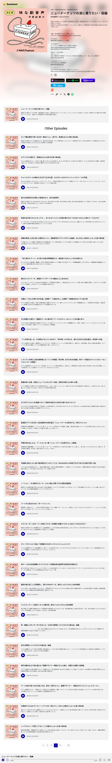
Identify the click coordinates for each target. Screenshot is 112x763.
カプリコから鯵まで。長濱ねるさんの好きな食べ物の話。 (41, 157)
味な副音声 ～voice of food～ (60, 17)
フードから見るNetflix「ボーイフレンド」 (36, 504)
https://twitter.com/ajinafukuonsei (60, 49)
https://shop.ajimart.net (57, 57)
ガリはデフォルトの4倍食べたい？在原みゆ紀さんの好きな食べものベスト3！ (48, 402)
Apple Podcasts (62, 35)
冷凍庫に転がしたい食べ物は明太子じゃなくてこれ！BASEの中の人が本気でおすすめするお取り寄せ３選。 (59, 463)
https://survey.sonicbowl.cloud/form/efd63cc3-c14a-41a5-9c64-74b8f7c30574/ (73, 71)
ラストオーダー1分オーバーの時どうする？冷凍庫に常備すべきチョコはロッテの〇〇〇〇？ (53, 524)
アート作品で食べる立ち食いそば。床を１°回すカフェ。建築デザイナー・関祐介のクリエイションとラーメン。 (60, 686)
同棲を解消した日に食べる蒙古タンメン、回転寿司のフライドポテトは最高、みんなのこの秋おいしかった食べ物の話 (62, 238)
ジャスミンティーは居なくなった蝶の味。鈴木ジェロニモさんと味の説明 (47, 605)
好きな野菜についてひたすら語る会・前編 (36, 645)
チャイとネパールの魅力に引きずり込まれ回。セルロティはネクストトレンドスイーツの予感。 (55, 177)
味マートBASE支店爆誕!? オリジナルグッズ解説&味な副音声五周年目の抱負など (49, 564)
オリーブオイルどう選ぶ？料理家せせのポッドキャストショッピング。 (46, 544)
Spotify (70, 35)
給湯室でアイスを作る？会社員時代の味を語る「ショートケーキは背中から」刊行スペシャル (54, 423)
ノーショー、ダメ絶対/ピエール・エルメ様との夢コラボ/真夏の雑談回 (46, 483)
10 (68, 745)
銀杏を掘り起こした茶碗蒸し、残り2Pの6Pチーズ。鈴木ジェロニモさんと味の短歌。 (51, 585)
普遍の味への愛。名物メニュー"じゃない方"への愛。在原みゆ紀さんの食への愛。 (50, 382)
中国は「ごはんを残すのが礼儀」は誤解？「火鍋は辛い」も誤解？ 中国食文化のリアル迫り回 (54, 299)
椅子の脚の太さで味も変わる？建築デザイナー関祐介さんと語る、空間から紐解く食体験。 (53, 665)
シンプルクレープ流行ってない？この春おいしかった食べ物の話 (43, 726)
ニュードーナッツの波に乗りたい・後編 (35, 109)
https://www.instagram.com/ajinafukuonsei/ (63, 47)
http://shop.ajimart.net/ (57, 64)
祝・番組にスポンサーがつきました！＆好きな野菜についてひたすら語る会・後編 (50, 625)
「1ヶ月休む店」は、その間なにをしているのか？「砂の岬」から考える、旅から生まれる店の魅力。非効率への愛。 (62, 339)
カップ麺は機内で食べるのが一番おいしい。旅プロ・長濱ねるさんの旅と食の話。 (50, 137)
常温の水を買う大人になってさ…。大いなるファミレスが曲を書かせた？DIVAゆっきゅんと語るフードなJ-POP (60, 218)
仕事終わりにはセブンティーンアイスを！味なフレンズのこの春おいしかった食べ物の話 (52, 706)
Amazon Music (76, 35)
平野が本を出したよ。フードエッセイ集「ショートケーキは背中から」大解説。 (49, 443)
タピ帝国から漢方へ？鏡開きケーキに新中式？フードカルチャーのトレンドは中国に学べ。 (53, 319)
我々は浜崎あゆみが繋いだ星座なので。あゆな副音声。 (40, 198)
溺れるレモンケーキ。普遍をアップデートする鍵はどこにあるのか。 (45, 279)
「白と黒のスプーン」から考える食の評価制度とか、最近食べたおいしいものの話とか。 (52, 258)
